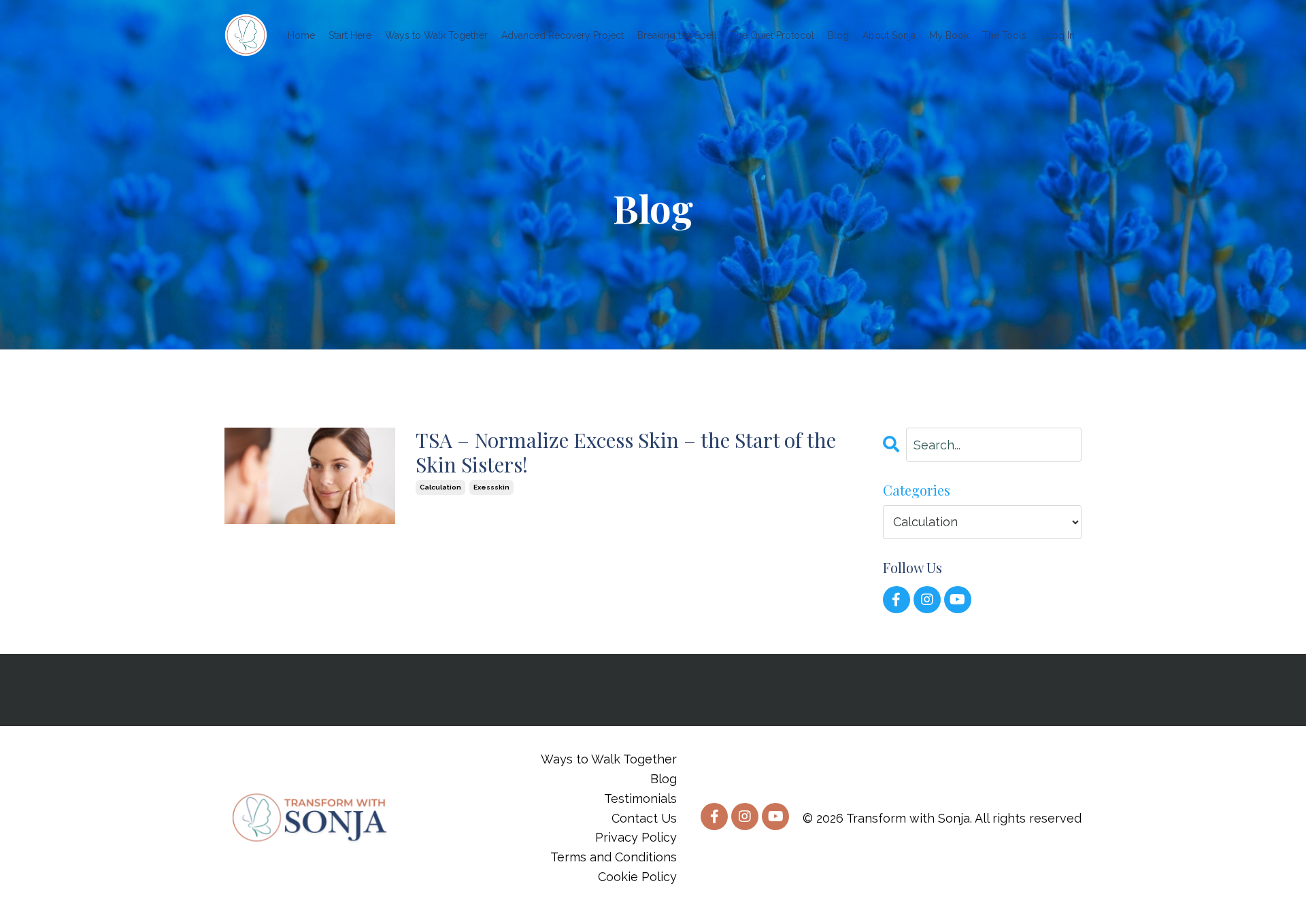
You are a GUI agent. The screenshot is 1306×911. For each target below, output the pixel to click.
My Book (949, 35)
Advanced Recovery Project (562, 35)
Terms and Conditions (613, 857)
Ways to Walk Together (436, 35)
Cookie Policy (637, 877)
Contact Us (644, 818)
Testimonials (640, 798)
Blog (838, 35)
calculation (440, 487)
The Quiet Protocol (772, 35)
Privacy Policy (636, 837)
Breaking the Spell (677, 35)
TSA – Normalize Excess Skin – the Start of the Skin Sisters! (626, 452)
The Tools (1004, 35)
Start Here (350, 35)
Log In (1061, 35)
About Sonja (889, 35)
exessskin (491, 487)
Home (301, 35)
